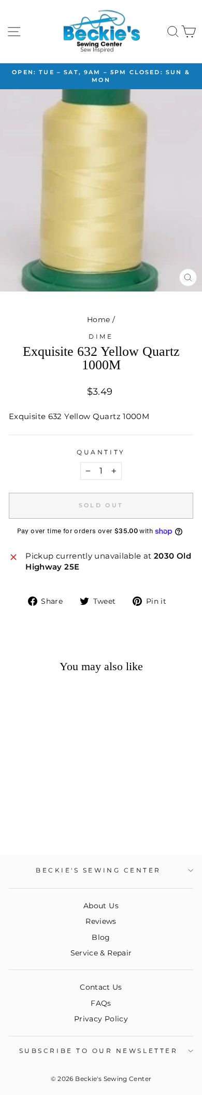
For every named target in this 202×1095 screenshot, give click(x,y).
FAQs (101, 1003)
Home (98, 319)
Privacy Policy (101, 1019)
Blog (101, 937)
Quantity (101, 452)
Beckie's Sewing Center (98, 870)
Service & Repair (101, 953)
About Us (101, 906)
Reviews (101, 921)
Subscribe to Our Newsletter (98, 1051)
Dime (101, 336)
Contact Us (101, 987)
